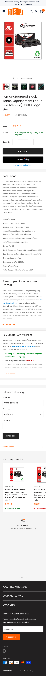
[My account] (36, 11)
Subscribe (11, 637)
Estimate (10, 436)
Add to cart (23, 151)
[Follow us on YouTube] (4, 651)
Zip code (6, 420)
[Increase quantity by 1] (30, 142)
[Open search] (31, 11)
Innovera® (7, 115)
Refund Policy (8, 447)
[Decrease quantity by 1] (15, 142)
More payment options (23, 165)
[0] (41, 11)
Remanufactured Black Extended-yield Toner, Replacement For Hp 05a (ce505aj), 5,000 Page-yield (16, 495)
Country (6, 397)
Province (6, 409)
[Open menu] (4, 11)
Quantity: (7, 142)
